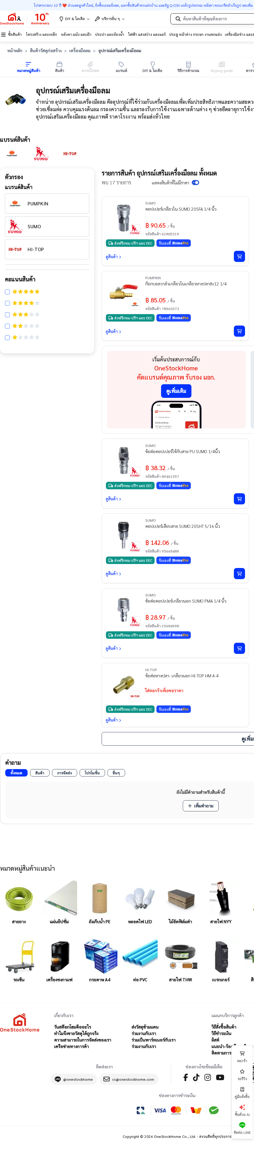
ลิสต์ (215, 1039)
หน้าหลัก (14, 50)
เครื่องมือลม (79, 50)
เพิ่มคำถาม (203, 805)
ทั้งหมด (16, 772)
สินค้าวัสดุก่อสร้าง (46, 50)
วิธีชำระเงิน (221, 1033)
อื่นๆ (116, 772)
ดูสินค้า (112, 256)
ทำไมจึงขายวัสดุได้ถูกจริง (76, 1033)
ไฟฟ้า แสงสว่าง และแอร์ (147, 34)
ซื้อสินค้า (15, 34)
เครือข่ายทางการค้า (71, 1046)
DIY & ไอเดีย (75, 18)
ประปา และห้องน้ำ (109, 34)
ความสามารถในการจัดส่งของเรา (82, 1039)
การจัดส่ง (64, 772)
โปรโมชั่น (92, 772)
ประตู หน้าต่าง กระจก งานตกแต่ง (195, 34)
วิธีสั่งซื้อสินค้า (224, 1026)
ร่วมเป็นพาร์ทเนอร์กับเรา (154, 1039)
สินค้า (39, 772)
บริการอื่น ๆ (111, 18)
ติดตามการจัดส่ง (226, 1052)
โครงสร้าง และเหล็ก (41, 34)
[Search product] (178, 18)
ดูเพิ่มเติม (176, 391)
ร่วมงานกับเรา (144, 1033)
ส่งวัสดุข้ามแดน (145, 1026)
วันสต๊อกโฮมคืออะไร (72, 1026)
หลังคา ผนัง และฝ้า (76, 34)
